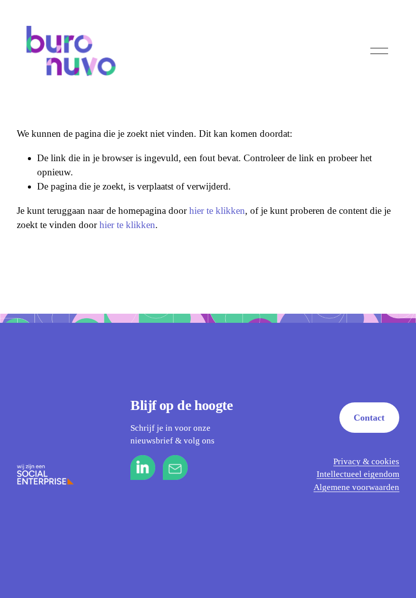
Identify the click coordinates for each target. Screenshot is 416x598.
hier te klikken (217, 210)
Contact (369, 418)
